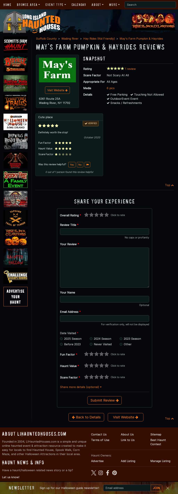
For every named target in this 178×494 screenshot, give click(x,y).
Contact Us (99, 434)
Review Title (69, 225)
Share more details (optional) (80, 387)
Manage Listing (160, 461)
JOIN (156, 488)
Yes (72, 164)
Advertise (97, 461)
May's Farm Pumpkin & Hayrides (141, 38)
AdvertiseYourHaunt (16, 296)
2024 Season (102, 338)
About (96, 5)
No (80, 164)
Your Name (67, 292)
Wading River (70, 38)
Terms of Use (100, 440)
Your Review (69, 244)
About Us (127, 434)
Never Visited (103, 344)
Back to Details (88, 417)
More (113, 5)
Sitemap (155, 434)
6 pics (111, 88)
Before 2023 (72, 344)
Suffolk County (46, 38)
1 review (130, 69)
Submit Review (103, 400)
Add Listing (128, 461)
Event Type (54, 5)
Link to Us (128, 440)
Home (7, 5)
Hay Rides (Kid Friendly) (99, 38)
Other (128, 344)
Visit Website (56, 90)
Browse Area (27, 5)
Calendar (79, 5)
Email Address (70, 311)
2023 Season (132, 338)
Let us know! (10, 477)
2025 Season (73, 338)
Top (168, 185)
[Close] (168, 488)
